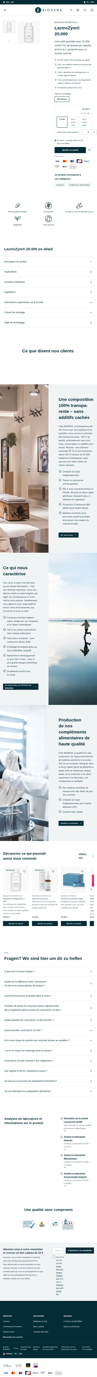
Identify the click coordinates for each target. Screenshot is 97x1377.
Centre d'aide (8, 1332)
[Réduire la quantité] (82, 132)
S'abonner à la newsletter (80, 1250)
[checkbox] (54, 1257)
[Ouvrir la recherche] (71, 10)
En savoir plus (67, 535)
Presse (16, 1348)
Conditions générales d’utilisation (59, 1272)
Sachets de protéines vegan (72, 899)
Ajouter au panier (70, 150)
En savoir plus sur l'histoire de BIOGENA (18, 686)
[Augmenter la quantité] (93, 132)
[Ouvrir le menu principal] (5, 10)
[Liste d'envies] (85, 10)
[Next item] (91, 889)
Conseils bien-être (40, 1332)
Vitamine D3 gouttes (40, 899)
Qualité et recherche (69, 823)
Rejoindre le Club (40, 1321)
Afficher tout (82, 856)
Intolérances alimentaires (79, 185)
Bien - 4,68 (10, 2)
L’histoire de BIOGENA (73, 1321)
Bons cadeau (38, 1326)
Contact (6, 1321)
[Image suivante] (9, 41)
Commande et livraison (12, 1326)
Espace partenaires (72, 1326)
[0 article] (92, 10)
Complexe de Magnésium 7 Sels (14, 900)
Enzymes (60, 185)
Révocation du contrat (12, 1337)
